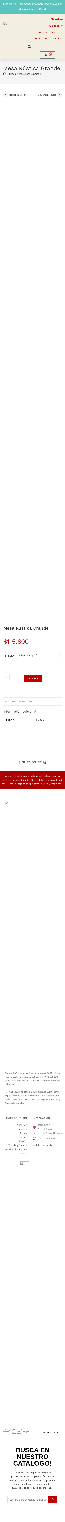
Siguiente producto (47, 94)
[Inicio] (4, 73)
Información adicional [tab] (19, 701)
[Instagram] (44, 1432)
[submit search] (53, 1499)
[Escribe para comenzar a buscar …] (27, 1499)
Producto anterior (17, 94)
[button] (56, 26)
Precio (9, 655)
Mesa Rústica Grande (30, 73)
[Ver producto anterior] (5, 94)
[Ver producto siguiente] (59, 94)
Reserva (33, 678)
